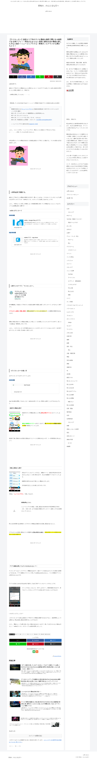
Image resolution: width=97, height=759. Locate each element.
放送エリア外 (38, 634)
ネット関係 (12, 634)
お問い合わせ (70, 191)
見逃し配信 (48, 634)
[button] (57, 76)
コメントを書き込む (35, 736)
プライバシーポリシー (73, 194)
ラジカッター (31, 634)
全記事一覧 (70, 198)
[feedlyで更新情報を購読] (34, 651)
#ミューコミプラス (27, 109)
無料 (43, 634)
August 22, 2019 (33, 124)
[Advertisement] (48, 24)
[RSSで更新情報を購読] (37, 651)
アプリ (18, 634)
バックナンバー (24, 634)
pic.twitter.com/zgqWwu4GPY (44, 119)
